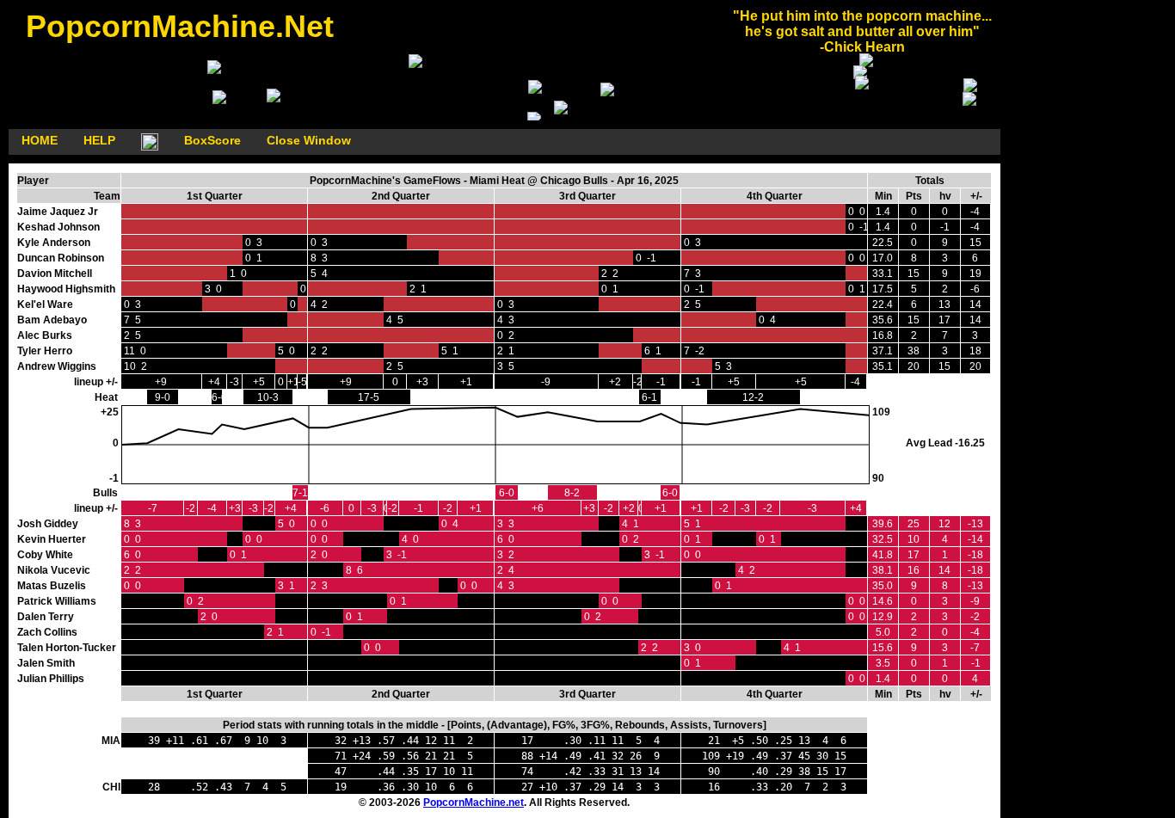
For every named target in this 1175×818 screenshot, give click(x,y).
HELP (99, 140)
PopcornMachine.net (473, 802)
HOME (40, 140)
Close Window (309, 140)
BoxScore (212, 140)
